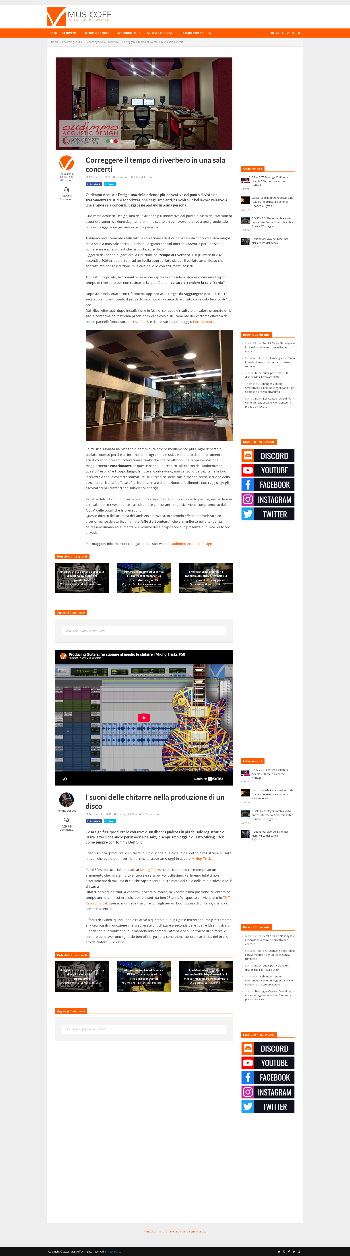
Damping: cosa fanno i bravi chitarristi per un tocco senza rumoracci (270, 362)
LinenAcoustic (204, 321)
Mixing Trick (201, 858)
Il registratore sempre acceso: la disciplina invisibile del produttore (82, 576)
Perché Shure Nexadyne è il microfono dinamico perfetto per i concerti (270, 347)
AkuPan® (142, 321)
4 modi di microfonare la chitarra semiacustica (175, 1231)
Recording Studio (97, 33)
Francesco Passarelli (151, 584)
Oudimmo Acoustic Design (191, 543)
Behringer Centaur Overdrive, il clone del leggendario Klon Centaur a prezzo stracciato (269, 387)
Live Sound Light (128, 33)
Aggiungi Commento (66, 197)
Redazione (66, 173)
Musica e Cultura (159, 33)
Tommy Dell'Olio (67, 810)
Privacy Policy (113, 1251)
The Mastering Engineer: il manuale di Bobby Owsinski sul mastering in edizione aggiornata (206, 576)
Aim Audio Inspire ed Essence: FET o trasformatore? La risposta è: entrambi (144, 576)
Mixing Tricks (150, 869)
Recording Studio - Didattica (102, 42)
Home (53, 33)
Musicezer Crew (93, 584)
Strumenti (69, 33)
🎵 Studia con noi (191, 33)
